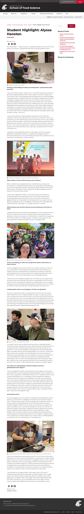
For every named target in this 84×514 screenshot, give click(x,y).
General (14, 490)
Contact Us (59, 13)
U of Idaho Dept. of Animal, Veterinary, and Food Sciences (19, 505)
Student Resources (68, 17)
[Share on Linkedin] (12, 44)
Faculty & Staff (78, 17)
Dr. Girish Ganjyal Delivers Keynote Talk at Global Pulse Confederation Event (67, 48)
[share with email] (15, 44)
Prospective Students (57, 17)
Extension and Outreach (46, 13)
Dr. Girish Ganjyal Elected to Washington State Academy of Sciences (67, 39)
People (33, 13)
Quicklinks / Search (67, 1)
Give (80, 1)
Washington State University (8, 1)
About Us (13, 13)
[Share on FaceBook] (9, 44)
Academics (24, 13)
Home (6, 13)
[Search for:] (62, 26)
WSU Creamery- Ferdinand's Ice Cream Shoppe (15, 503)
